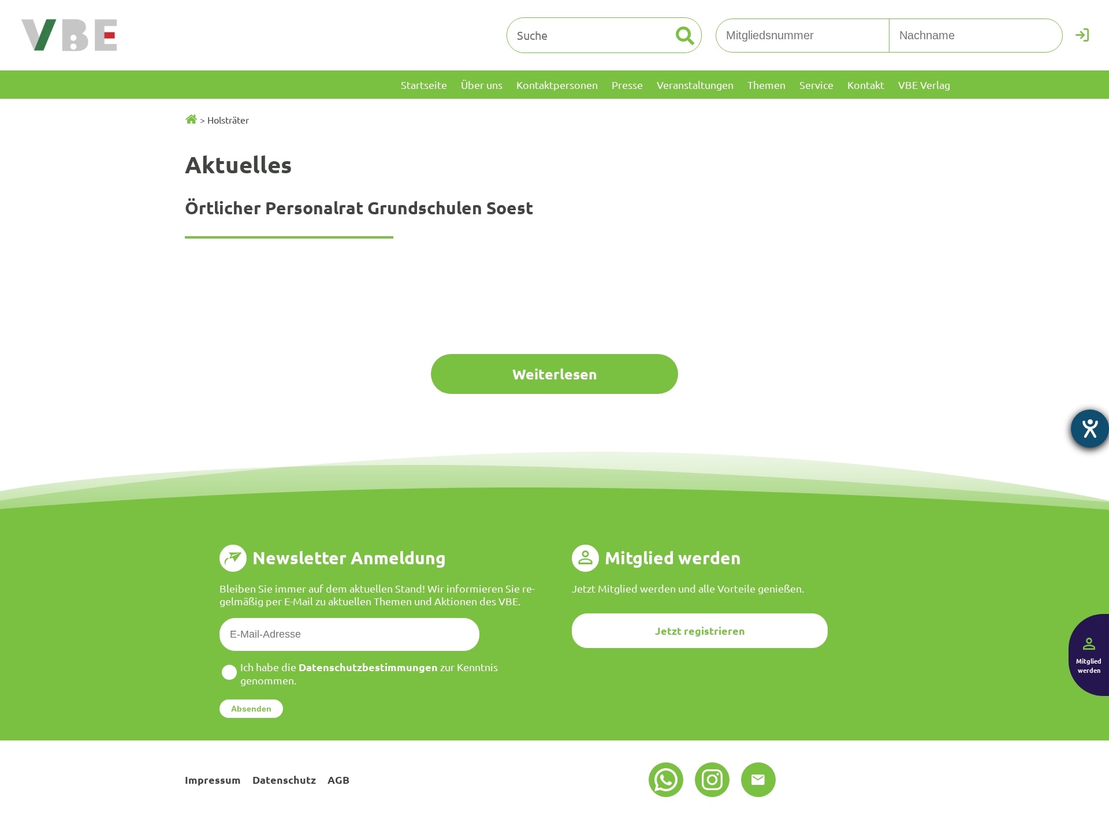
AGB (338, 779)
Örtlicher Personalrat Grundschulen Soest (359, 207)
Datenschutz (284, 779)
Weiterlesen (554, 373)
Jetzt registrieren (700, 630)
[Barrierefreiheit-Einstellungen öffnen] (1090, 429)
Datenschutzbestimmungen (368, 666)
